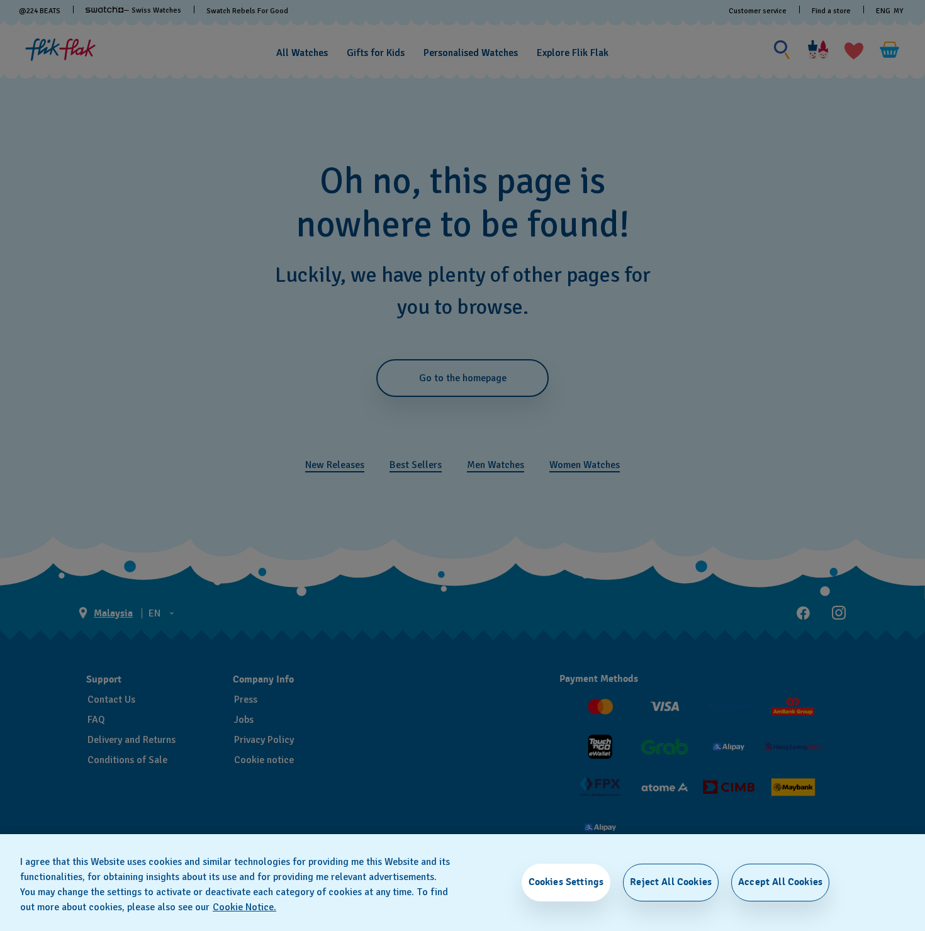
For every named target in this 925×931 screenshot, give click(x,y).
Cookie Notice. (244, 907)
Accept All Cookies (780, 882)
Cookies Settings (566, 882)
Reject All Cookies (671, 882)
